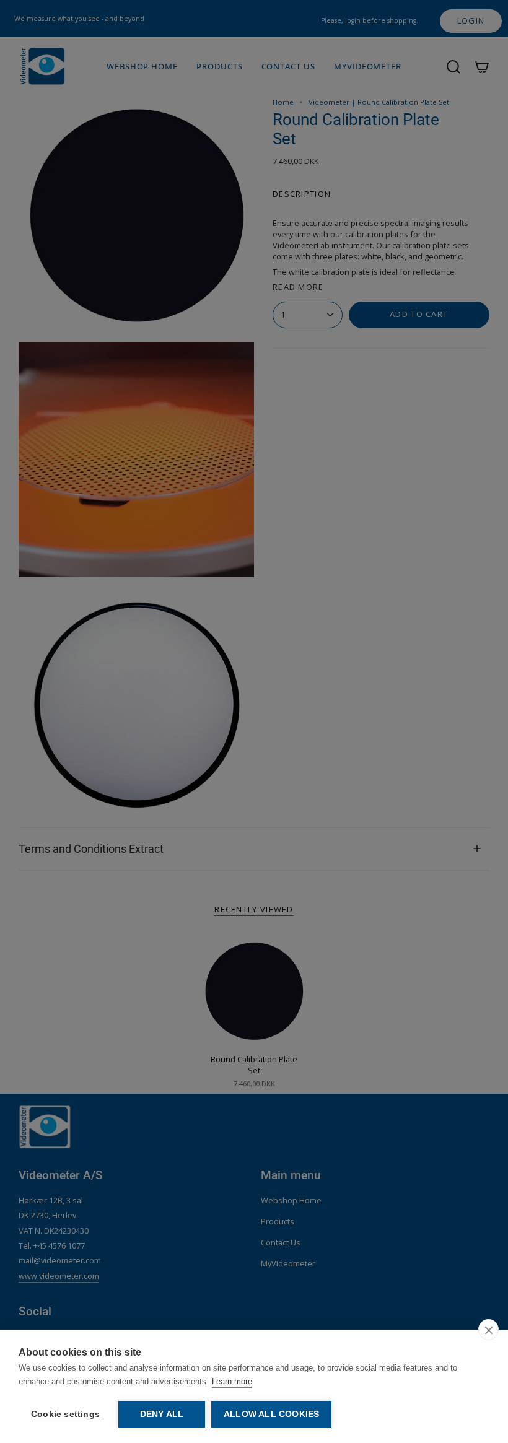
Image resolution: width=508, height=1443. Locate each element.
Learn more (232, 1381)
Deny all (162, 1414)
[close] (488, 1329)
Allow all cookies (271, 1414)
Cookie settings (65, 1414)
